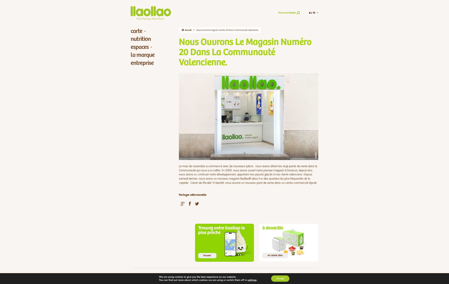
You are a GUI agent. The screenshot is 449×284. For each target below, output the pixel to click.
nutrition (141, 39)
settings (252, 280)
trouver (207, 255)
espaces (140, 47)
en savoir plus (275, 255)
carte (136, 31)
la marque (143, 55)
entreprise (142, 63)
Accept (280, 278)
